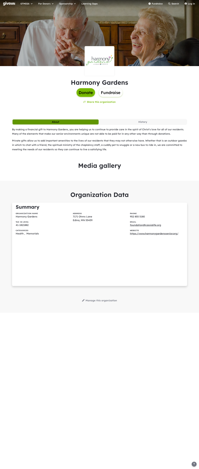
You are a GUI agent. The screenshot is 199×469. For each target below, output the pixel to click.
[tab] (56, 122)
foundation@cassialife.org (145, 225)
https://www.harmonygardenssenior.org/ (154, 233)
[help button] (194, 464)
